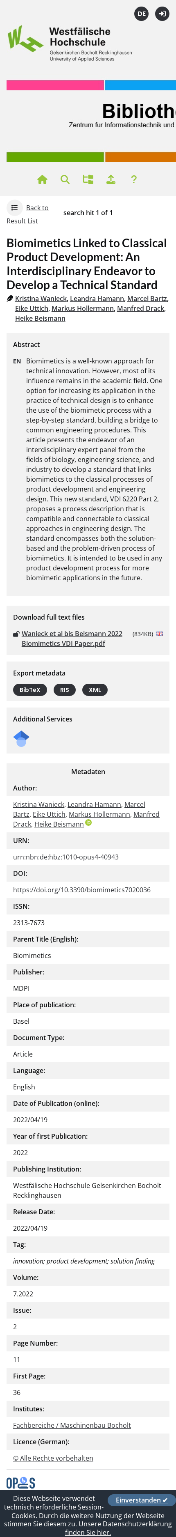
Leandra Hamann (97, 298)
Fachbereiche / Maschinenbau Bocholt (72, 1425)
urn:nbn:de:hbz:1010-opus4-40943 (66, 857)
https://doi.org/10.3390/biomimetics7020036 (82, 889)
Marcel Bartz (147, 298)
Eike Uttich (31, 308)
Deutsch (141, 14)
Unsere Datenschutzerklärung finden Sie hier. (118, 1528)
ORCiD (88, 822)
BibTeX (30, 690)
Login (162, 14)
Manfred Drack (140, 308)
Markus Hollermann (83, 308)
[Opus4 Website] (21, 1486)
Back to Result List (28, 214)
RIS (64, 690)
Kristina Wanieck (41, 298)
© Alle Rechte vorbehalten (53, 1458)
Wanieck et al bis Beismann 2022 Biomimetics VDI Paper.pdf (72, 638)
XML (95, 690)
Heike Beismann (40, 318)
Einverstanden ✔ (142, 1500)
